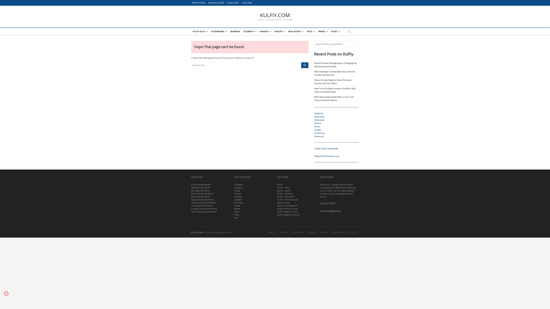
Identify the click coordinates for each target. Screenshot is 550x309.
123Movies (319, 133)
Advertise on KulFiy (216, 3)
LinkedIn (238, 199)
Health (278, 31)
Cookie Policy (338, 232)
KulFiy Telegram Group (287, 211)
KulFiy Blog (199, 31)
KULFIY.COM (275, 15)
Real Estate (294, 31)
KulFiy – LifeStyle (285, 193)
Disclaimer (311, 232)
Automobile (217, 31)
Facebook (238, 184)
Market (317, 123)
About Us (272, 232)
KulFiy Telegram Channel (288, 214)
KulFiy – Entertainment (287, 199)
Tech (309, 31)
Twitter (237, 190)
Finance (264, 31)
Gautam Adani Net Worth (202, 199)
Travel (321, 31)
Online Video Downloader (326, 148)
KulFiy (280, 184)
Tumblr (237, 205)
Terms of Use (352, 232)
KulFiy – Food (283, 187)
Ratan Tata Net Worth (200, 196)
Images (317, 129)
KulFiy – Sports (284, 190)
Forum (317, 126)
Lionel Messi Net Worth (201, 205)
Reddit (237, 208)
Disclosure (324, 232)
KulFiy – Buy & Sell (285, 196)
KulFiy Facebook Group (287, 208)
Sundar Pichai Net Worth (202, 193)
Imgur (236, 211)
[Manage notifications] (6, 293)
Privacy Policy (298, 232)
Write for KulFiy (198, 3)
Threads (237, 193)
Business (235, 31)
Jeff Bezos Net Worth (200, 187)
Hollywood (319, 120)
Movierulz (319, 136)
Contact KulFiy (233, 3)
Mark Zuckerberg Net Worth (204, 211)
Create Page (247, 3)
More (334, 31)
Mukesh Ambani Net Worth (203, 202)
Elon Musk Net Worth (201, 184)
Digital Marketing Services (327, 156)
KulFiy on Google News (287, 205)
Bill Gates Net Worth (200, 190)
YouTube (238, 196)
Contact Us (284, 232)
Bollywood (319, 116)
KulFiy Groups (283, 202)
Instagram (238, 187)
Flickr (236, 214)
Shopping (318, 113)
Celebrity (248, 31)
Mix (236, 217)
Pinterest (238, 202)
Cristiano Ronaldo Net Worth (204, 208)
